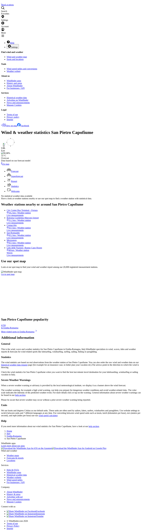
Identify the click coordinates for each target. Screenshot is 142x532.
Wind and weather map (17, 57)
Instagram (40, 514)
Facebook (25, 125)
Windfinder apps (14, 81)
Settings (14, 47)
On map (5, 164)
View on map (11, 125)
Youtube (40, 516)
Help (12, 43)
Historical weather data (17, 97)
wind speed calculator (48, 415)
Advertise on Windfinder (17, 100)
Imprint (10, 119)
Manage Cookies (14, 105)
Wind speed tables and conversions (22, 69)
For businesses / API (16, 88)
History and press (14, 83)
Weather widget (13, 71)
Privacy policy (13, 117)
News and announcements (18, 102)
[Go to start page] (1, 2)
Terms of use (12, 114)
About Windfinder (15, 86)
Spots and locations (15, 59)
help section (20, 395)
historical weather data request (14, 365)
